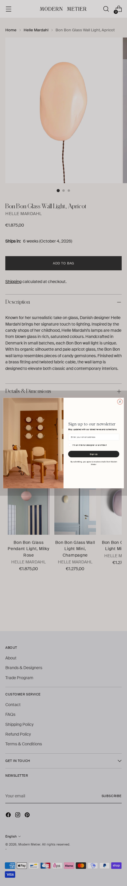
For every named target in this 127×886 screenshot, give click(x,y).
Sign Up (93, 454)
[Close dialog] (120, 401)
